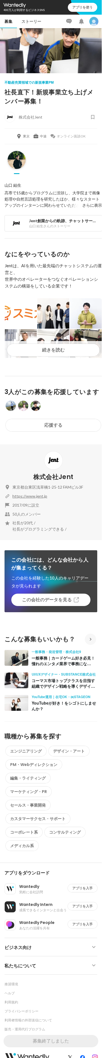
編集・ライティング (28, 778)
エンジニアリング (26, 751)
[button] (53, 873)
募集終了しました (51, 1041)
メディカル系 (22, 845)
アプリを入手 (82, 888)
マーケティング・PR (28, 791)
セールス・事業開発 (28, 805)
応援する (53, 425)
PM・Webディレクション (33, 764)
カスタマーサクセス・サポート (38, 818)
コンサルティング (65, 832)
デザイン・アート (69, 751)
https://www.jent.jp (29, 496)
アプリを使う (82, 7)
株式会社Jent (53, 477)
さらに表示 (92, 205)
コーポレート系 (24, 832)
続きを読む (53, 350)
